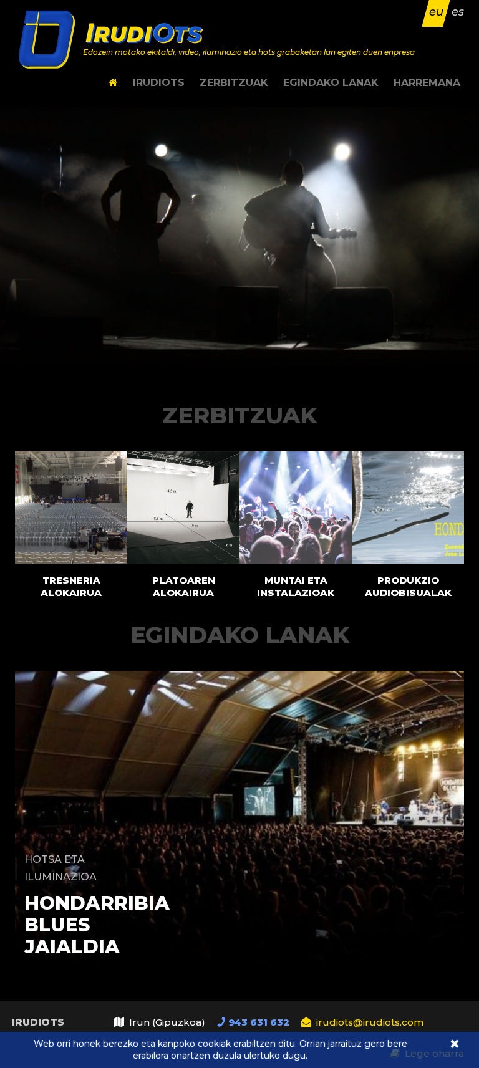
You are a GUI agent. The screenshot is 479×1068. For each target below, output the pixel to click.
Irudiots (159, 83)
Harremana (427, 83)
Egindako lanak (331, 83)
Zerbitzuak (234, 83)
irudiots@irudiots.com (369, 1022)
